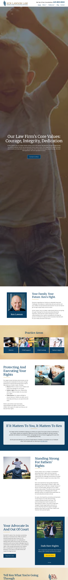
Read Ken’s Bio (9, 555)
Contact (62, 5)
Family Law (51, 5)
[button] (66, 570)
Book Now (50, 548)
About (44, 5)
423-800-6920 (59, 2)
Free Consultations (49, 537)
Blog (58, 5)
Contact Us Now (34, 156)
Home (39, 5)
